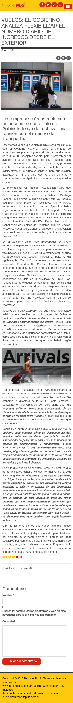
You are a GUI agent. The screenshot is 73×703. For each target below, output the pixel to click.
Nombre (8, 595)
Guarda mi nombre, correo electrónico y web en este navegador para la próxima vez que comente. (34, 613)
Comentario (9, 621)
